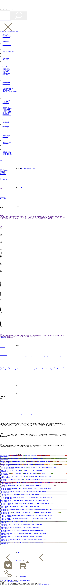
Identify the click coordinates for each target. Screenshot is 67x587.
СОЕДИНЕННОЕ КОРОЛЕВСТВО (50, 217)
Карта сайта (29, 580)
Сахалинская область (6, 128)
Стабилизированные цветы (10, 357)
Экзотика (62, 357)
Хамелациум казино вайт (4, 492)
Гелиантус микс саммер (4, 465)
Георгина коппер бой (4, 471)
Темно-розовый (29, 336)
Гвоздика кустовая (4, 368)
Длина (1, 226)
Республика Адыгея (6, 106)
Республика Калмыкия (7, 112)
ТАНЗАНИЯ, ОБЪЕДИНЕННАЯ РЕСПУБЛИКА (9, 218)
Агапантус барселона (4, 525)
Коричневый (25, 335)
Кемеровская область (6, 67)
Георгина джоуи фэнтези (4, 540)
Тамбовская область (6, 135)
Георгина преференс (4, 543)
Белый (1, 335)
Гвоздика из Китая (62, 367)
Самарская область (6, 126)
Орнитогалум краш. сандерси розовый (7, 468)
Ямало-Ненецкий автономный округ (9, 157)
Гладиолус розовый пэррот (5, 513)
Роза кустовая (8, 20)
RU (1, 188)
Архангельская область (7, 36)
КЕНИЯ (41, 216)
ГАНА (9, 216)
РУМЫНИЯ (41, 217)
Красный (29, 335)
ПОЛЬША (24, 217)
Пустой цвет (58, 335)
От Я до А (33, 414)
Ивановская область (6, 58)
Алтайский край (5, 34)
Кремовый (33, 335)
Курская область (5, 74)
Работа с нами (3, 174)
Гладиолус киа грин (4, 459)
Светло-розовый (3, 336)
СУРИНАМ (59, 217)
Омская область (5, 94)
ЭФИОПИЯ (41, 218)
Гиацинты (22, 368)
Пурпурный (53, 335)
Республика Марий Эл (7, 115)
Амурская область (6, 35)
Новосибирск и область (14, 31)
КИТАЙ (44, 216)
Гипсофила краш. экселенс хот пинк (6, 483)
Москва (1, 31)
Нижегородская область (7, 89)
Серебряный (8, 336)
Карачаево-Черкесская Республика (9, 66)
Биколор (4, 335)
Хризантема (39, 357)
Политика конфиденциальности (6, 580)
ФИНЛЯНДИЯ (28, 218)
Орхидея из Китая (53, 368)
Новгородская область (6, 90)
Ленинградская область (7, 77)
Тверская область (6, 136)
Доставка (2, 173)
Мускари (40, 368)
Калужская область (6, 64)
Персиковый (44, 335)
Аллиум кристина (3, 486)
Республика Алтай (6, 107)
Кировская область (6, 68)
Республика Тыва (6, 119)
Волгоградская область (7, 46)
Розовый (62, 335)
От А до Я (29, 414)
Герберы (19, 368)
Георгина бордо (3, 522)
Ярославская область (6, 158)
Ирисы (32, 367)
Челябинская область (6, 151)
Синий (15, 336)
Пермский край (5, 101)
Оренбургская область (6, 95)
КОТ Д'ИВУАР (59, 216)
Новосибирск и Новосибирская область (10, 91)
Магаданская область (6, 82)
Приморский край (6, 102)
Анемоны (52, 367)
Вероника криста (3, 507)
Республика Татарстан (7, 118)
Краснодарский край (6, 70)
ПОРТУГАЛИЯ (29, 217)
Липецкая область (6, 78)
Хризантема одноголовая (56, 357)
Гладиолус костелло (3, 456)
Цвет (1, 334)
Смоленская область (6, 130)
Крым (4, 72)
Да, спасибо (3, 10)
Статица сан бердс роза (4, 501)
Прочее (61, 368)
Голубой (12, 335)
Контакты (2, 171)
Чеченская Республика (7, 152)
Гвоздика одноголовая (13, 368)
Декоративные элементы (29, 368)
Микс (36, 335)
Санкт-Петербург (6, 31)
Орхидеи (47, 368)
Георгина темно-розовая (4, 528)
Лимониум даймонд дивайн (5, 477)
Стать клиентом (3, 177)
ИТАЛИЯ (34, 216)
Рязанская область (6, 122)
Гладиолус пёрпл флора (4, 510)
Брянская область (6, 41)
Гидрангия (29, 367)
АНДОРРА (2, 216)
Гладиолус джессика (4, 474)
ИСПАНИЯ (30, 216)
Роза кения (5, 367)
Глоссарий (2, 175)
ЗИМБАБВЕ (21, 216)
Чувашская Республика (7, 153)
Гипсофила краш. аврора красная (6, 516)
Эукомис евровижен (4, 531)
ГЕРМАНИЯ (13, 216)
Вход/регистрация (9, 179)
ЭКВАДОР (37, 218)
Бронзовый (8, 335)
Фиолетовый (34, 336)
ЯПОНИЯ (53, 218)
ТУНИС (20, 218)
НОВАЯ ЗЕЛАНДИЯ (16, 217)
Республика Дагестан (6, 110)
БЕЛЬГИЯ (6, 216)
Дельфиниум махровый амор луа (6, 489)
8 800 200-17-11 (3, 160)
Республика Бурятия (6, 109)
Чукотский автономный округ (8, 154)
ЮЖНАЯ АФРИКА (47, 218)
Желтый (15, 335)
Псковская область (6, 103)
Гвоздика (56, 367)
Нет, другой (7, 10)
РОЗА (1, 20)
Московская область (6, 84)
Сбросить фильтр (3, 337)
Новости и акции (3, 170)
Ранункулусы (2, 357)
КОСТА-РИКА (54, 216)
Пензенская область (6, 100)
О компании (2, 172)
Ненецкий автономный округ (8, 88)
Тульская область (6, 138)
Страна (1, 215)
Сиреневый (18, 336)
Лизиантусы (38, 367)
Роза (1, 367)
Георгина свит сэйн (3, 537)
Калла (35, 367)
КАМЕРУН (38, 216)
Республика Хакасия (6, 120)
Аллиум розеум (3, 495)
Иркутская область (6, 59)
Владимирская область (7, 45)
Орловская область (6, 96)
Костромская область (6, 69)
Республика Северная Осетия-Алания (9, 117)
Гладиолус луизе (3, 480)
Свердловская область (6, 129)
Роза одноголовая (18, 367)
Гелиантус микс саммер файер (5, 462)
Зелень (35, 368)
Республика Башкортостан (7, 108)
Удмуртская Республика (7, 142)
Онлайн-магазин (16, 179)
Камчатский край (6, 65)
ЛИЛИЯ (4, 20)
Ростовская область (6, 121)
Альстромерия (43, 367)
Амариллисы (48, 367)
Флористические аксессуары (29, 357)
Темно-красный (24, 336)
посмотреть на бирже (42, 455)
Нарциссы (44, 368)
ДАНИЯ (17, 216)
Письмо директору (23, 580)
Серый (12, 336)
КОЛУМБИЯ (48, 216)
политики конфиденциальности (45, 584)
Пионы (58, 368)
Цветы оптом (2, 347)
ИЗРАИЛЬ (26, 216)
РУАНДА (37, 217)
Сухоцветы (17, 357)
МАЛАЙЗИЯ (2, 217)
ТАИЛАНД (63, 217)
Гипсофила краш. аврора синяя (5, 519)
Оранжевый (39, 335)
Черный (38, 336)
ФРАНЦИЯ (33, 218)
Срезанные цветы (3, 355)
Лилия (37, 368)
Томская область (5, 137)
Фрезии (35, 357)
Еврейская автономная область (8, 51)
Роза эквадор (24, 367)
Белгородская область (6, 40)
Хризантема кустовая (46, 357)
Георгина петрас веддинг (4, 534)
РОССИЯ (33, 217)
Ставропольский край (6, 131)
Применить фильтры (10, 337)
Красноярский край (6, 71)
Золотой (21, 335)
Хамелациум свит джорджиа (5, 504)
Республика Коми (6, 114)
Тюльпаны (22, 357)
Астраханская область (6, 37)
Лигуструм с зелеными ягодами (6, 498)
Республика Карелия (6, 113)
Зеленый (18, 335)
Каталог (2, 169)
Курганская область (6, 73)
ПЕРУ (21, 217)
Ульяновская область (6, 143)
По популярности (24, 414)
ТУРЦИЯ (23, 218)
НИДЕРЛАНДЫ (8, 217)
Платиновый (49, 335)
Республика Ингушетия (7, 111)
